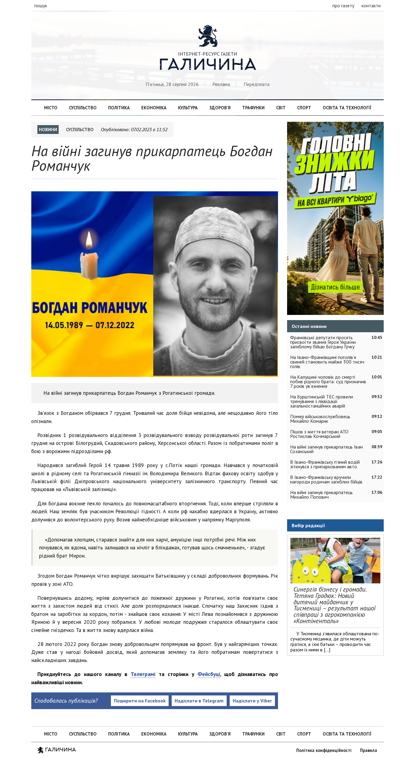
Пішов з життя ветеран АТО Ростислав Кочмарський (319, 434)
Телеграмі (143, 674)
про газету (343, 5)
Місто (50, 108)
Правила (368, 750)
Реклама (221, 84)
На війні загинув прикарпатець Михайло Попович (321, 494)
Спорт (304, 108)
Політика (119, 108)
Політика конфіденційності (324, 750)
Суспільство (83, 108)
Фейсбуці (208, 674)
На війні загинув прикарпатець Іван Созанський (326, 449)
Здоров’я (220, 108)
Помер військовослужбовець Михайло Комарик (320, 418)
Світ (281, 108)
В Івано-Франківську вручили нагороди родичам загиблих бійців (326, 479)
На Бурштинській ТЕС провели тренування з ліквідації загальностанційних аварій (321, 401)
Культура (188, 108)
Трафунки (253, 108)
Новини (48, 129)
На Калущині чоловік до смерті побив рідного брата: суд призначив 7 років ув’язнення (328, 381)
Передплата (256, 84)
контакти (371, 5)
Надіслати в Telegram (199, 701)
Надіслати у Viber (252, 701)
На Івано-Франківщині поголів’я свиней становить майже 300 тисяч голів (327, 361)
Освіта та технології (347, 108)
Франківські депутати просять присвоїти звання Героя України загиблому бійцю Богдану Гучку (323, 342)
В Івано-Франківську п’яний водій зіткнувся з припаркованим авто (325, 464)
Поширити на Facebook (140, 701)
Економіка (153, 108)
